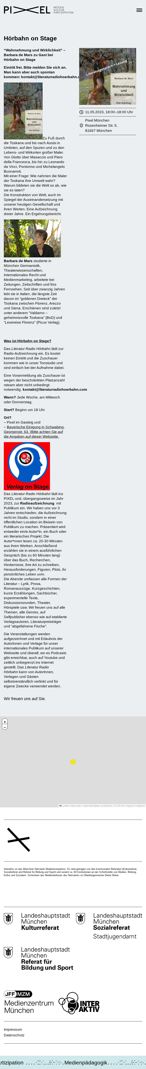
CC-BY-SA (119, 805)
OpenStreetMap (91, 805)
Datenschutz (14, 1035)
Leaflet (65, 805)
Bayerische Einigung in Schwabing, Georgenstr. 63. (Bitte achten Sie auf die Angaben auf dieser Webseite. (34, 432)
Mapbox (141, 805)
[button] (5, 721)
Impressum (13, 1029)
